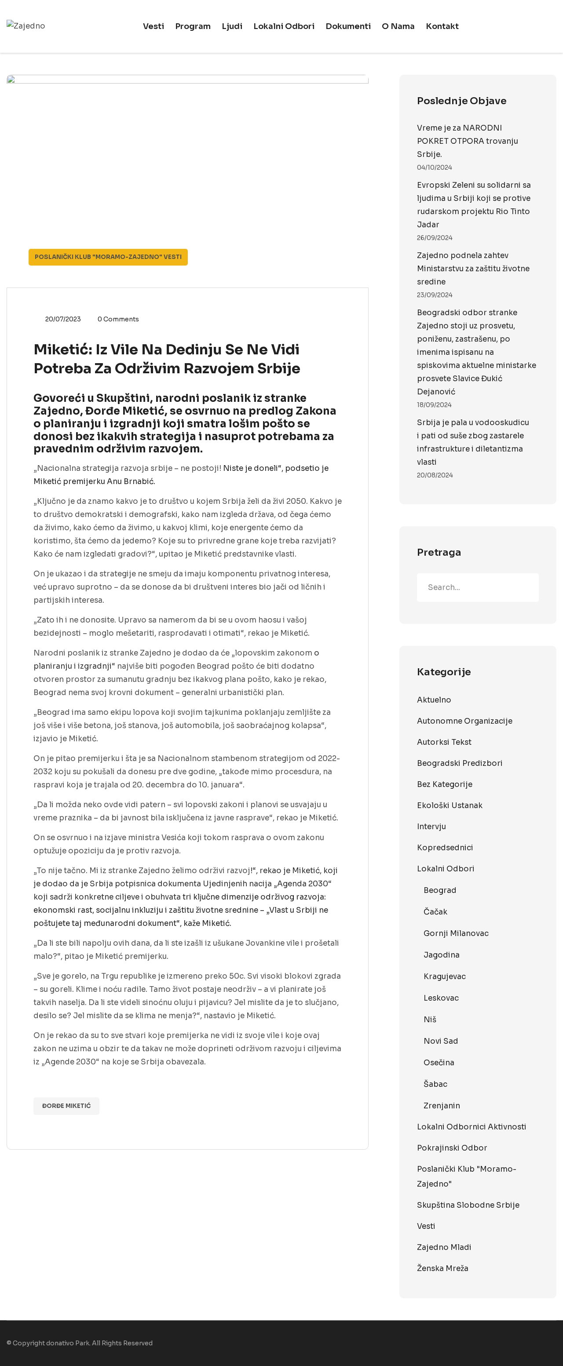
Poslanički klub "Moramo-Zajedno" (98, 257)
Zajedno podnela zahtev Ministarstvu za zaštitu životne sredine (473, 269)
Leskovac (441, 998)
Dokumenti (348, 26)
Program (193, 26)
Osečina (439, 1062)
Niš (430, 1019)
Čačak (435, 912)
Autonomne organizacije (464, 721)
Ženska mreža (442, 1268)
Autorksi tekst (444, 742)
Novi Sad (441, 1041)
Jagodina (442, 955)
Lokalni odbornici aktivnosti (471, 1127)
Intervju (431, 826)
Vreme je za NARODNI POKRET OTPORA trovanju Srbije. (467, 141)
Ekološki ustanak (450, 805)
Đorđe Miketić (66, 1106)
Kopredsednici (445, 847)
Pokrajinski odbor (452, 1148)
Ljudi (232, 26)
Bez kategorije (444, 784)
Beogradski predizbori (460, 763)
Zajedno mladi (444, 1247)
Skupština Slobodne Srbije (468, 1205)
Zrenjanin (442, 1106)
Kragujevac (445, 976)
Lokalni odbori (283, 26)
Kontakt (442, 26)
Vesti (153, 26)
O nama (398, 26)
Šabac (435, 1084)
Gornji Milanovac (456, 933)
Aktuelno (434, 700)
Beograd (440, 890)
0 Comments (118, 319)
